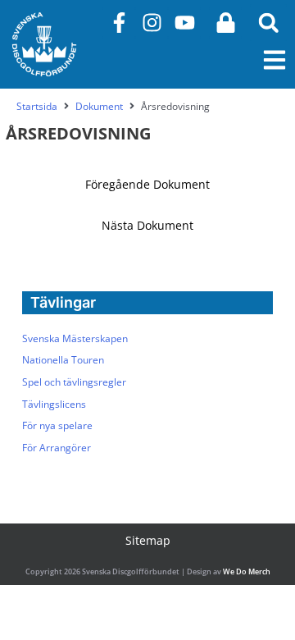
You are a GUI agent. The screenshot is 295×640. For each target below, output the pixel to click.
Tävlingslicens (54, 403)
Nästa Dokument (147, 225)
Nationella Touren (63, 359)
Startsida (36, 107)
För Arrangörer (56, 447)
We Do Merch (246, 571)
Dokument (99, 107)
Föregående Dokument (147, 184)
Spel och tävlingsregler (74, 381)
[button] (268, 22)
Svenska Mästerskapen (75, 338)
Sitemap (147, 540)
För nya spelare (57, 425)
